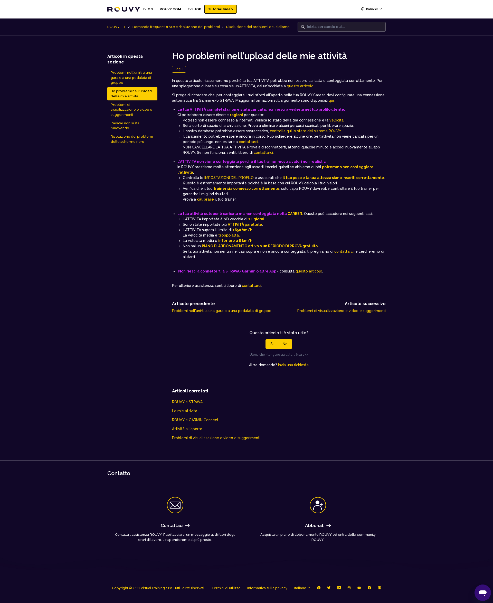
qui (331, 100)
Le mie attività (184, 411)
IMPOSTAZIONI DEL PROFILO (229, 178)
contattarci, (344, 251)
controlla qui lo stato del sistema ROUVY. (306, 131)
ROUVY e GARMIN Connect (195, 420)
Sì (271, 344)
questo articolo (300, 86)
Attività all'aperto (187, 429)
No (285, 344)
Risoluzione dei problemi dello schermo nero (132, 139)
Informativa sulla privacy (267, 588)
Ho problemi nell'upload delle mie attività (131, 93)
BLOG (148, 9)
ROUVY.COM (170, 9)
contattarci (248, 142)
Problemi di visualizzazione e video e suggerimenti (341, 311)
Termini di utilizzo (226, 588)
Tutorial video (220, 9)
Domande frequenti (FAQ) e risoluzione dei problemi (176, 27)
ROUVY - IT (116, 27)
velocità (336, 120)
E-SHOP (194, 9)
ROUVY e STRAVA (187, 402)
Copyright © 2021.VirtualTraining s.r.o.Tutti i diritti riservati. (158, 588)
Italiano (372, 9)
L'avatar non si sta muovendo (125, 125)
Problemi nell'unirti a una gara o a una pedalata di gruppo (221, 311)
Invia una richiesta (293, 365)
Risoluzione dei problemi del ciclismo (258, 27)
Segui (179, 69)
